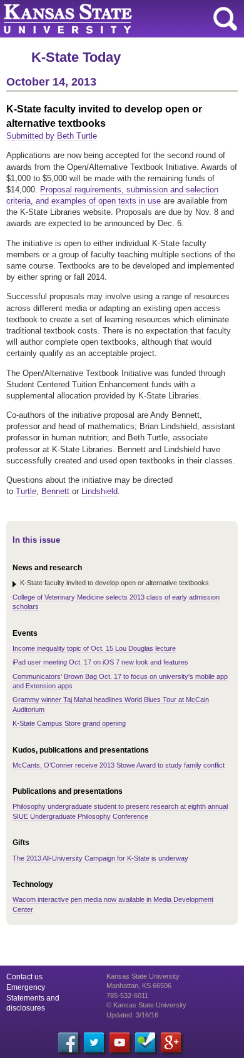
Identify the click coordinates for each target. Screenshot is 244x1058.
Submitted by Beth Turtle (51, 136)
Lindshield (99, 491)
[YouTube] (119, 1042)
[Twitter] (94, 1042)
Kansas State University (114, 18)
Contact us (24, 976)
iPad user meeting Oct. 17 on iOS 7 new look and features (100, 662)
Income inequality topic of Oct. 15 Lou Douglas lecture (94, 648)
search (225, 18)
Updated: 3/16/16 (132, 1015)
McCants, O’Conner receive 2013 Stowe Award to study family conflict (119, 765)
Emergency (25, 987)
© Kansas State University (146, 1005)
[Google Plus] (171, 1042)
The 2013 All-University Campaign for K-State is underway (100, 858)
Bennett (55, 491)
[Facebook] (68, 1042)
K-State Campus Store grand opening (69, 723)
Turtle (26, 491)
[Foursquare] (145, 1042)
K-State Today (76, 57)
